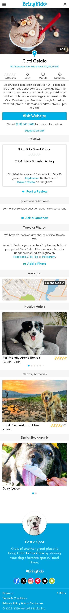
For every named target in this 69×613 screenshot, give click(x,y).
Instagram (48, 257)
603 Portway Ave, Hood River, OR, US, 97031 (34, 66)
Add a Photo (36, 264)
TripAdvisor (32, 178)
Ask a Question (36, 218)
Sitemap (7, 593)
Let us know (35, 553)
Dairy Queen (11, 488)
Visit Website (34, 116)
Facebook (19, 257)
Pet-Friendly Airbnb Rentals (21, 358)
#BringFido (34, 571)
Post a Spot (34, 542)
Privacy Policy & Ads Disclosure (22, 603)
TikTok (34, 257)
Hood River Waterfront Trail (20, 425)
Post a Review (36, 191)
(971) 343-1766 (25, 124)
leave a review (26, 182)
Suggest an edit (34, 130)
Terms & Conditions (14, 598)
